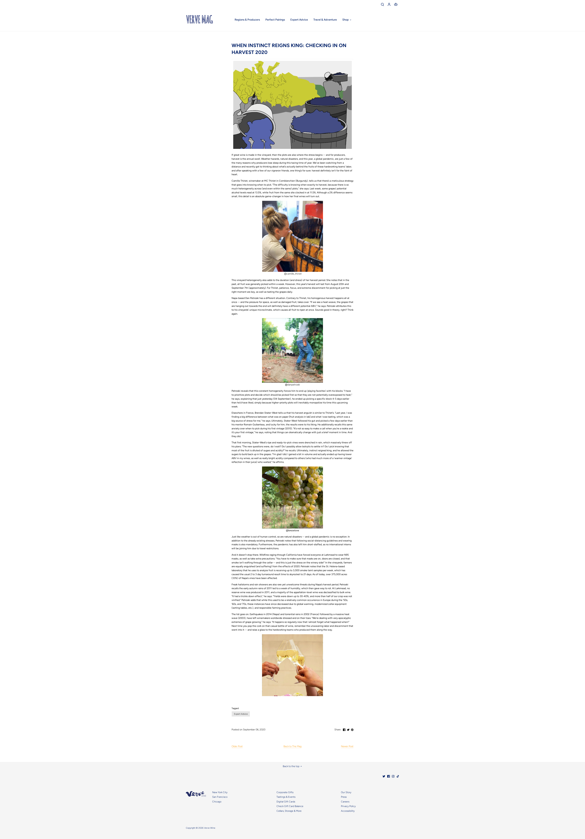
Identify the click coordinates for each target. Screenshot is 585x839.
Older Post (237, 746)
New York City (219, 792)
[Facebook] (388, 776)
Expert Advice (241, 714)
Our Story (346, 792)
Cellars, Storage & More (289, 810)
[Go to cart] (396, 4)
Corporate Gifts (285, 792)
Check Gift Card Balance (290, 806)
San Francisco (219, 796)
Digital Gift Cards (286, 801)
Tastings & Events (286, 796)
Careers (345, 801)
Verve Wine (209, 828)
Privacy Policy (348, 806)
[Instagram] (393, 776)
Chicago (216, 801)
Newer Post (347, 746)
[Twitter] (384, 776)
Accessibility (348, 810)
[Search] (382, 4)
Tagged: (235, 708)
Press (344, 796)
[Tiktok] (398, 776)
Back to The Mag (292, 746)
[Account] (389, 4)
